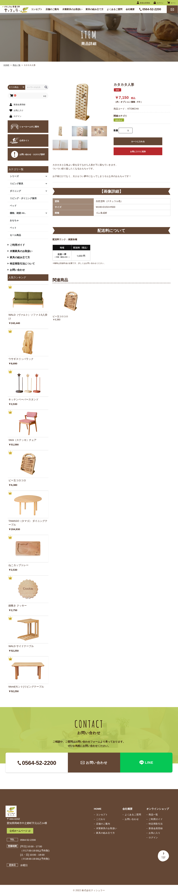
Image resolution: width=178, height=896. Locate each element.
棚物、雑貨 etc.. (18, 213)
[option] (82, 102)
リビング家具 (16, 183)
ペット (13, 228)
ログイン (153, 837)
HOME (6, 65)
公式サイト (24, 140)
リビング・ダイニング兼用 (23, 198)
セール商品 (15, 235)
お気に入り (154, 833)
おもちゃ (14, 220)
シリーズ (14, 176)
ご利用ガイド (17, 244)
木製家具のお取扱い (21, 251)
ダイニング (15, 191)
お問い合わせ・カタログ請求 (32, 154)
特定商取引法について (22, 263)
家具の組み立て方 (20, 257)
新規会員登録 (156, 828)
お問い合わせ (17, 269)
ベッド (13, 205)
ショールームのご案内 (29, 126)
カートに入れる (138, 141)
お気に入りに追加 (138, 151)
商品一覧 (16, 65)
